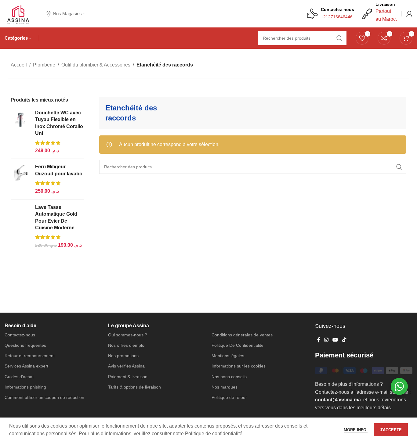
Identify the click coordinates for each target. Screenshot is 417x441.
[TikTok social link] (344, 340)
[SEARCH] (399, 167)
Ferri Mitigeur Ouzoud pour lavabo (58, 170)
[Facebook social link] (318, 340)
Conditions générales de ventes (242, 334)
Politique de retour (229, 397)
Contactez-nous (20, 334)
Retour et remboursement (30, 355)
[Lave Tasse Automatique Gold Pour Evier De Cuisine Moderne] (21, 226)
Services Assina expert (26, 366)
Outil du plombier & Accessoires (95, 64)
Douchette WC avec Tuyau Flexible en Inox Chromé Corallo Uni (59, 123)
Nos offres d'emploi (126, 345)
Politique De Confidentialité (237, 345)
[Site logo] (18, 13)
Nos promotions (123, 355)
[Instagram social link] (326, 340)
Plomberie (44, 64)
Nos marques (225, 387)
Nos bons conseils (229, 376)
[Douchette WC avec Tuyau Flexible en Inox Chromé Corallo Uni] (21, 131)
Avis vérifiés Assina (126, 366)
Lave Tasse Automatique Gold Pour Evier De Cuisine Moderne (56, 217)
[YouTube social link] (335, 340)
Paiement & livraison (127, 376)
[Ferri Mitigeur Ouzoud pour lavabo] (21, 179)
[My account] (409, 14)
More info (356, 428)
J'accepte (391, 428)
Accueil (19, 64)
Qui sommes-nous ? (127, 334)
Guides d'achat (19, 376)
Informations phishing (25, 387)
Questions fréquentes (25, 345)
